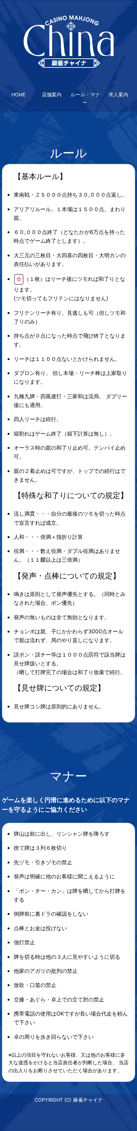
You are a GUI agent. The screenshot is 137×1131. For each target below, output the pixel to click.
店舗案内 (52, 95)
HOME (18, 95)
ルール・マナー (85, 98)
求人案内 (118, 95)
